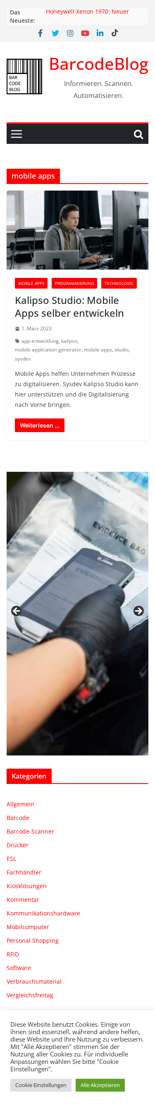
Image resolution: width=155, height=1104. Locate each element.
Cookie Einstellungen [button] (41, 1085)
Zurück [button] (17, 611)
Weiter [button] (138, 611)
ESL (11, 859)
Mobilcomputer (28, 927)
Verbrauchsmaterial (34, 981)
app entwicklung (40, 340)
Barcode (18, 818)
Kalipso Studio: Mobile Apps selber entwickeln (69, 306)
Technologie (119, 283)
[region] (77, 613)
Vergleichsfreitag (30, 995)
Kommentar (23, 899)
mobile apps (98, 349)
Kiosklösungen (27, 886)
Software (19, 968)
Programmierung (74, 283)
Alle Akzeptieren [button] (100, 1085)
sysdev (23, 358)
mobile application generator (48, 349)
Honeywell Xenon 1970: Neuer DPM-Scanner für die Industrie (88, 16)
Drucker (18, 845)
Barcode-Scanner (30, 831)
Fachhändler (24, 872)
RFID (13, 954)
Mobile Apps (31, 283)
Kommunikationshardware (43, 913)
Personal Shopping (33, 940)
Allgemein (20, 804)
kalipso (69, 340)
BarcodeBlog (98, 63)
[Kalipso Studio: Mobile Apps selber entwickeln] (77, 230)
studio (121, 349)
